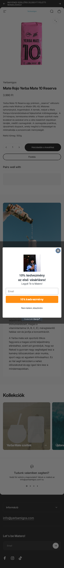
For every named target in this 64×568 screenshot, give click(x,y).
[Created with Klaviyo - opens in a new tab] (32, 319)
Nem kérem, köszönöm (32, 307)
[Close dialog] (58, 250)
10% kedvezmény (31, 299)
